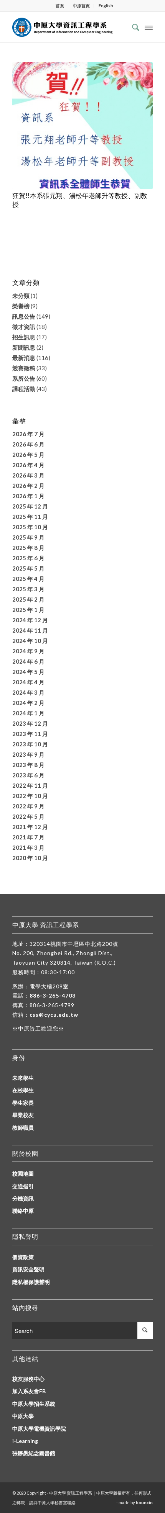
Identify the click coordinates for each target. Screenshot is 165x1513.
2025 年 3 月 (28, 589)
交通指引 (23, 1186)
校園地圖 (23, 1173)
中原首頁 (81, 5)
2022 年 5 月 (28, 816)
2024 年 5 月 (28, 671)
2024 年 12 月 (30, 620)
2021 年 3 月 (28, 847)
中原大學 (23, 1416)
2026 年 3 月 (28, 475)
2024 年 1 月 (28, 713)
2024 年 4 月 (28, 682)
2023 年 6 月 (28, 775)
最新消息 (23, 357)
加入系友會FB (29, 1391)
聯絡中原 (23, 1210)
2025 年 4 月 (28, 578)
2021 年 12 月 (30, 826)
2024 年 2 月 (28, 702)
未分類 (21, 295)
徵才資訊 (23, 326)
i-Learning (25, 1441)
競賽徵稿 (23, 368)
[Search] (131, 27)
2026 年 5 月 (28, 454)
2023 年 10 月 (30, 744)
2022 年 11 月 (30, 785)
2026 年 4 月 (28, 464)
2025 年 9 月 (28, 537)
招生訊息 (23, 337)
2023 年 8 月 (28, 764)
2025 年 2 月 (28, 599)
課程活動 (23, 388)
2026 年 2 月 (28, 485)
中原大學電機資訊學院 (39, 1428)
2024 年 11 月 (30, 630)
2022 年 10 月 (30, 795)
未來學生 (23, 1078)
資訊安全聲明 (28, 1269)
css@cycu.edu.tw (54, 1014)
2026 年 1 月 (28, 495)
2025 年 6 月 (28, 557)
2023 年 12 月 (30, 723)
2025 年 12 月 (30, 506)
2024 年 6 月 (28, 661)
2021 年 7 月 (28, 837)
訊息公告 (23, 316)
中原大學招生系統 (33, 1403)
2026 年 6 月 (28, 444)
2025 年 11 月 (30, 516)
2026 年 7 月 (28, 433)
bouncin (144, 1502)
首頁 (60, 5)
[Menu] (149, 27)
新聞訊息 (23, 347)
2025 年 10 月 (30, 526)
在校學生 (23, 1090)
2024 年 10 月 (30, 640)
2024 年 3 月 (28, 692)
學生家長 (23, 1102)
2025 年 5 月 (28, 568)
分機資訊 (23, 1198)
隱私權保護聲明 (31, 1282)
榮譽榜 (21, 306)
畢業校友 (23, 1115)
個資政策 (23, 1257)
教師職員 (23, 1127)
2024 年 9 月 (28, 651)
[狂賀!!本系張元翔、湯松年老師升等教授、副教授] (82, 125)
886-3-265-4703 (53, 995)
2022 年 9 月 (28, 806)
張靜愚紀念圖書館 (33, 1453)
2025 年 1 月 (28, 609)
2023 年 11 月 (30, 733)
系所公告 (23, 378)
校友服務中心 (28, 1379)
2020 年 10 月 (30, 857)
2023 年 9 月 (28, 754)
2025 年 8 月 (28, 547)
